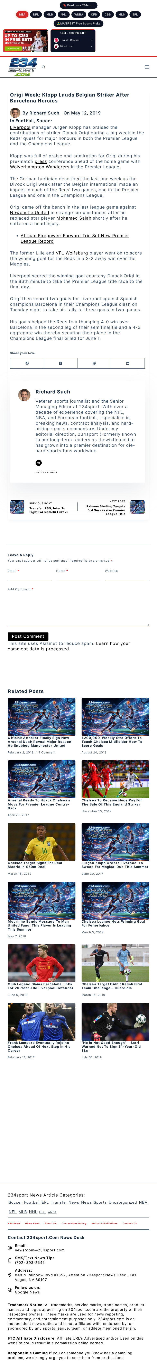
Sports (100, 1202)
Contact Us (130, 1223)
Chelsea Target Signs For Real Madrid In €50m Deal (35, 865)
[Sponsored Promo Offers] (25, 40)
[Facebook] (27, 363)
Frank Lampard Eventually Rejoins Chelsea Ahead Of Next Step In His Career (39, 1046)
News (86, 1202)
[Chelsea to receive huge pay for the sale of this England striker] (115, 779)
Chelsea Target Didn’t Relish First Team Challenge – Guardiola (112, 986)
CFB (94, 14)
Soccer (44, 120)
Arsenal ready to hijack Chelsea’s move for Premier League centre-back (39, 804)
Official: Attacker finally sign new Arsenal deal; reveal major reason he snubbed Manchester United (39, 742)
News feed (32, 1223)
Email (13, 571)
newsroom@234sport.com (40, 1250)
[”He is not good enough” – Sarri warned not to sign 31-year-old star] (115, 1022)
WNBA (78, 14)
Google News (27, 1292)
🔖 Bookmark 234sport (78, 5)
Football (25, 120)
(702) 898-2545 (30, 1262)
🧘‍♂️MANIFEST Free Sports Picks (78, 23)
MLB (50, 14)
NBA (22, 14)
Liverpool (20, 127)
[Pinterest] (94, 363)
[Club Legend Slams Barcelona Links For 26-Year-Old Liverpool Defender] (41, 963)
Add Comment (20, 589)
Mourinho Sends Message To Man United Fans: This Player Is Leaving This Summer (39, 925)
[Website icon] (39, 463)
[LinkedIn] (128, 363)
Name (62, 571)
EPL (135, 14)
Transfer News (65, 1202)
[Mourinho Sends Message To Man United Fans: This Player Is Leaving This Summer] (41, 901)
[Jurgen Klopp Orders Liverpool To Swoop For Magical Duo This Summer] (115, 842)
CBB (108, 14)
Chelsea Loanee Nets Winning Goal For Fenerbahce (113, 923)
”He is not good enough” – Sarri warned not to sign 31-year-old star (111, 1046)
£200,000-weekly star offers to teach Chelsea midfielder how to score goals (112, 742)
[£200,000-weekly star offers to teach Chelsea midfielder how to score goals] (115, 717)
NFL (36, 14)
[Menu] (147, 67)
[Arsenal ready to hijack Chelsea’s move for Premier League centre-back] (41, 779)
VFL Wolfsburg (72, 253)
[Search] (43, 67)
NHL (64, 14)
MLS (122, 14)
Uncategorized (123, 1202)
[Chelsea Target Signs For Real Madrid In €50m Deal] (41, 842)
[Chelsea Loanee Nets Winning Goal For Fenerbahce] (115, 901)
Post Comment (28, 636)
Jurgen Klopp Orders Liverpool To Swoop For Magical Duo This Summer (115, 865)
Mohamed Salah (73, 218)
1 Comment (47, 752)
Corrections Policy (74, 1223)
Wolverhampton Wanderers (40, 166)
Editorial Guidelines (105, 1223)
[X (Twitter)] (60, 363)
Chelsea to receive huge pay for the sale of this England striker (112, 802)
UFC (42, 1212)
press (41, 161)
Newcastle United (29, 212)
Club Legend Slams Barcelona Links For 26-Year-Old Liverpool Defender (40, 986)
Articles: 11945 (46, 472)
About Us (51, 1223)
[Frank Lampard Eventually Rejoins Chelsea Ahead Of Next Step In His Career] (41, 1022)
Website (111, 571)
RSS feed (14, 1223)
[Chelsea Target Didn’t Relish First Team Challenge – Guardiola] (115, 963)
